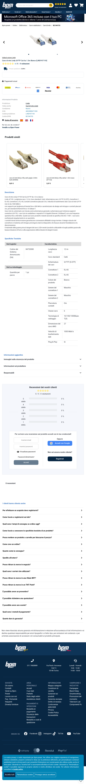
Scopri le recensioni (60, 7)
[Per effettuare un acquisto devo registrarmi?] (81, 511)
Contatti (8, 688)
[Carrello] (82, 6)
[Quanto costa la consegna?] (81, 551)
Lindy (28, 103)
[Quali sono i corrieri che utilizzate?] (81, 571)
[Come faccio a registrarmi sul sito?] (81, 517)
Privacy (51, 710)
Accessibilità (53, 715)
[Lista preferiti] (76, 6)
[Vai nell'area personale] (71, 5)
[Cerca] (51, 5)
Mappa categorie (54, 686)
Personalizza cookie (25, 775)
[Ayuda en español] (21, 120)
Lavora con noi (11, 696)
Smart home (45, 12)
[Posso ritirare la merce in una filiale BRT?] (81, 578)
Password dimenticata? (26, 457)
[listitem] (24, 165)
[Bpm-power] (7, 5)
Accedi (29, 688)
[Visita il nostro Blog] (21, 648)
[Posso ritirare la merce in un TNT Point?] (81, 585)
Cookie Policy (53, 713)
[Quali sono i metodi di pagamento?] (81, 612)
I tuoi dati (30, 691)
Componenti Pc (76, 704)
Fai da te (17, 12)
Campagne (74, 688)
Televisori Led (75, 702)
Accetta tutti (9, 775)
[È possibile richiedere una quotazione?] (81, 599)
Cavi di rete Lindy (32, 106)
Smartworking (75, 694)
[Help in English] (26, 120)
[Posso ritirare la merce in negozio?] (81, 565)
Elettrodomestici (31, 12)
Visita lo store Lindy (9, 58)
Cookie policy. (18, 769)
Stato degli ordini (33, 696)
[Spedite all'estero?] (81, 558)
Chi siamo (9, 686)
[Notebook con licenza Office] (43, 18)
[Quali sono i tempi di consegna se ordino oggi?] (81, 524)
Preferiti (30, 694)
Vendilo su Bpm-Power (10, 127)
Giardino (57, 12)
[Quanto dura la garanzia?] (81, 619)
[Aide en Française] (31, 120)
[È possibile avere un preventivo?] (81, 592)
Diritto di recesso (54, 702)
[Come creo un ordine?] (81, 544)
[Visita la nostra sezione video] (64, 648)
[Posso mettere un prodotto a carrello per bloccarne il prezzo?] (81, 538)
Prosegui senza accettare (45, 775)
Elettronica (5, 12)
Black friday (74, 691)
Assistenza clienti (33, 699)
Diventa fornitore (11, 704)
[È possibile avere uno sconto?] (81, 605)
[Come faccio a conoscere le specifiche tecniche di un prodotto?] (81, 531)
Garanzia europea (55, 699)
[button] (4, 42)
